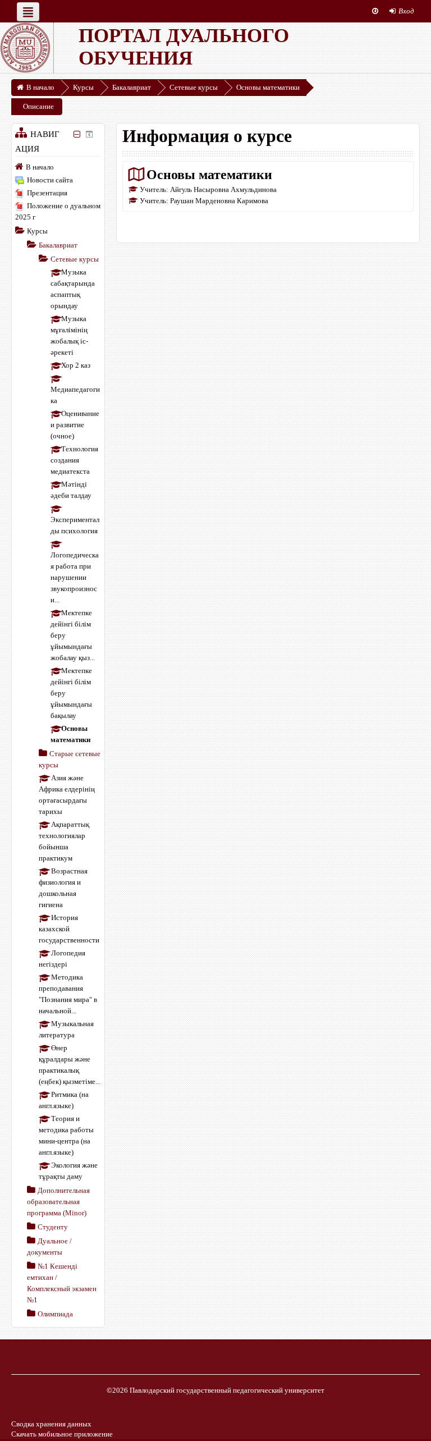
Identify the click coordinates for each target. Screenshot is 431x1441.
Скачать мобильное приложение (62, 1434)
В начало (40, 167)
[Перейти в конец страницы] (375, 11)
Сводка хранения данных (51, 1424)
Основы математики (209, 174)
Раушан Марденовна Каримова (219, 200)
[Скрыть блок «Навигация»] (77, 134)
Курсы (37, 231)
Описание (38, 106)
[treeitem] (58, 167)
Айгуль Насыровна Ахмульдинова (223, 189)
